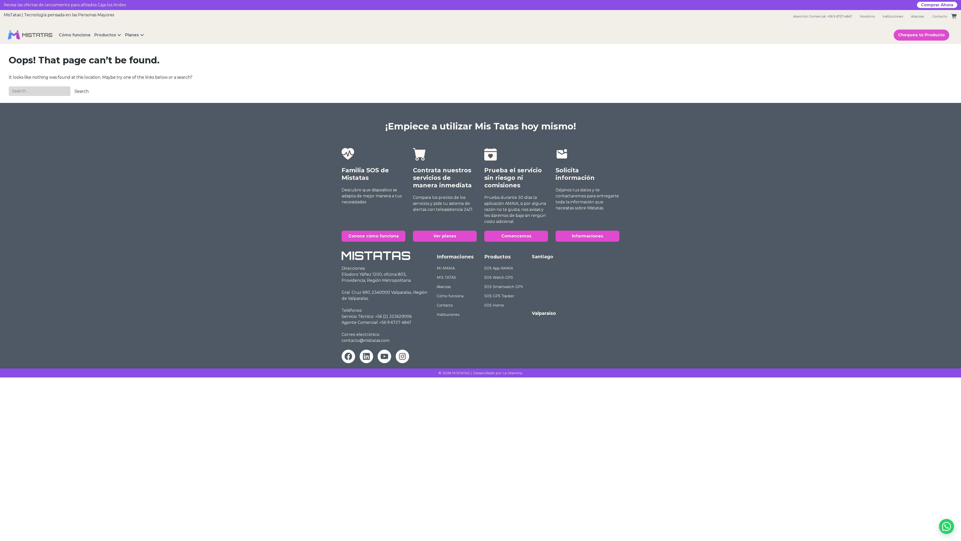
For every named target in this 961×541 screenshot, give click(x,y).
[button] (946, 526)
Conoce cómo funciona (373, 236)
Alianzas (917, 16)
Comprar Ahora (937, 5)
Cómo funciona (450, 296)
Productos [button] (105, 35)
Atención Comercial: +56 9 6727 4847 (822, 16)
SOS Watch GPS (498, 277)
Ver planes (444, 236)
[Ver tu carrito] (954, 16)
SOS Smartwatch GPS (503, 287)
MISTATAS (461, 373)
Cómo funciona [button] (74, 35)
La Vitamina (512, 373)
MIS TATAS (446, 277)
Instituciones (893, 16)
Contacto (939, 16)
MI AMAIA (446, 268)
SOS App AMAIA (498, 268)
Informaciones (587, 236)
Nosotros (867, 16)
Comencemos (516, 236)
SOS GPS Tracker (499, 296)
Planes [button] (132, 35)
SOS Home (494, 305)
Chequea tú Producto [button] (921, 35)
